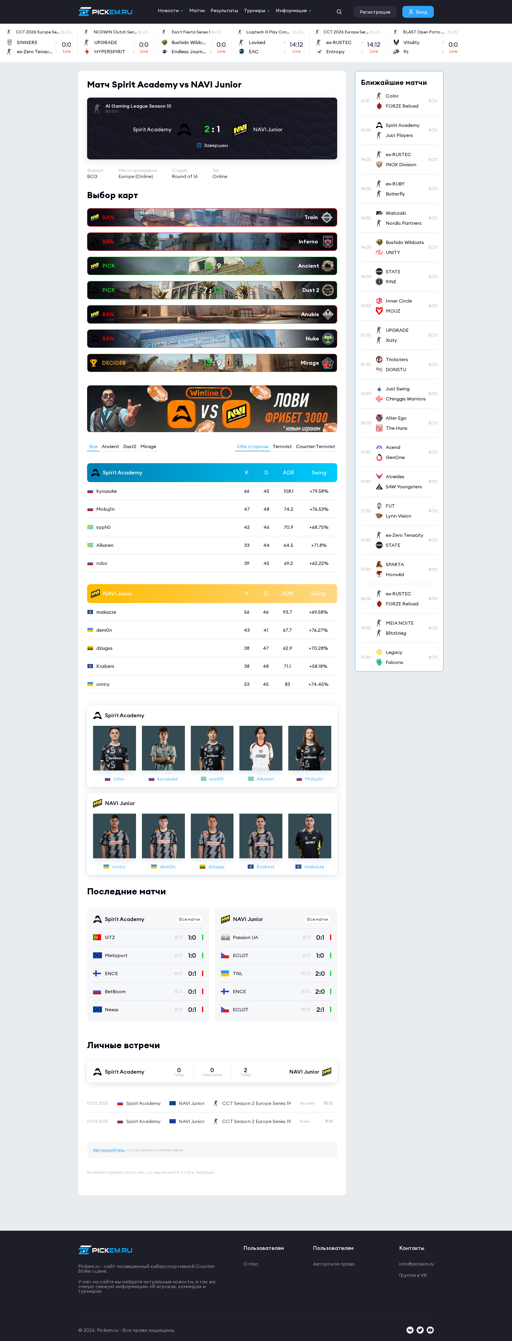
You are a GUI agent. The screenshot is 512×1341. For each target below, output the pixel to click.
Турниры (254, 10)
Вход (422, 12)
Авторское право (334, 1264)
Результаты (224, 10)
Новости (168, 10)
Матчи (197, 10)
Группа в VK (413, 1275)
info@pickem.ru (416, 1264)
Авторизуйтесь (108, 1150)
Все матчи (189, 919)
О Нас (250, 1264)
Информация (291, 10)
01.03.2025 (97, 1103)
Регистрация (375, 12)
